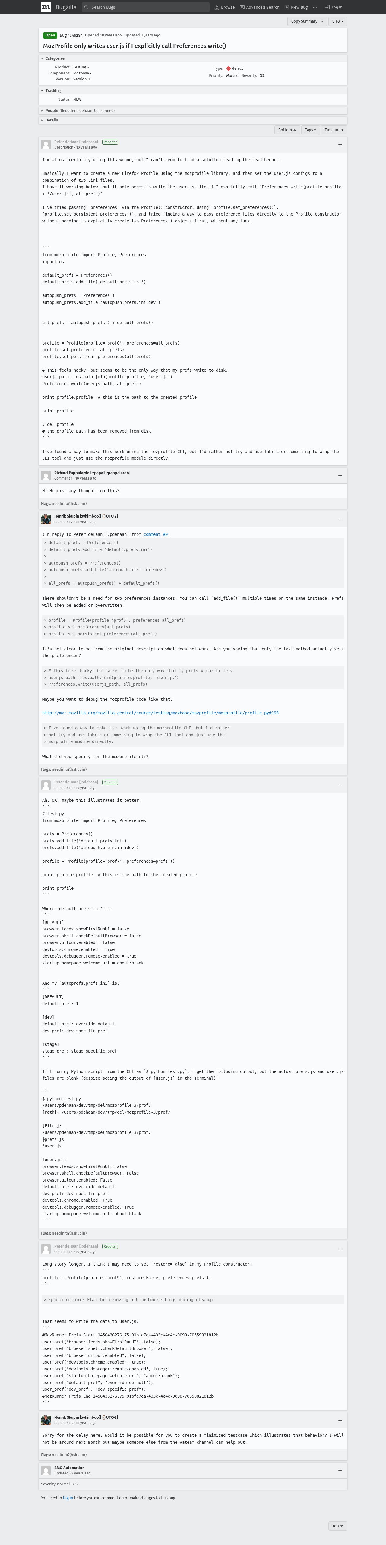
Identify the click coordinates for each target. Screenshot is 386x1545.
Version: (63, 79)
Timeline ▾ (334, 129)
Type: (218, 68)
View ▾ (337, 21)
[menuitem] (224, 7)
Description (63, 147)
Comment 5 (63, 1423)
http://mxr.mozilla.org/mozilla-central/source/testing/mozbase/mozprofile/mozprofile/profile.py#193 (160, 712)
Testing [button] (81, 67)
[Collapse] (340, 144)
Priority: (216, 75)
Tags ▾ (310, 129)
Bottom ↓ (287, 129)
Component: (59, 73)
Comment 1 (63, 478)
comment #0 (156, 534)
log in (68, 1498)
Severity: (249, 75)
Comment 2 (63, 522)
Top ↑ (337, 1526)
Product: (62, 67)
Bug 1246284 (71, 35)
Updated (61, 1473)
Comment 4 (63, 1252)
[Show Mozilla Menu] (46, 7)
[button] (333, 7)
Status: (64, 99)
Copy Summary (304, 21)
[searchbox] (146, 7)
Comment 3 (63, 788)
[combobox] (146, 7)
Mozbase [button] (82, 73)
